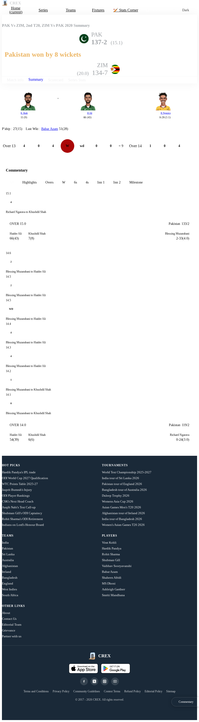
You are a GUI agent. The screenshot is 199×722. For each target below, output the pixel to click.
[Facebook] (84, 681)
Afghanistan (10, 566)
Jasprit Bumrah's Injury (17, 490)
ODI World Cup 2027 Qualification (25, 478)
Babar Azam (110, 572)
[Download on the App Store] (83, 668)
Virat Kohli (109, 542)
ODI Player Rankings (16, 495)
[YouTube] (115, 681)
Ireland (6, 572)
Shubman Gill (111, 560)
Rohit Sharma (111, 554)
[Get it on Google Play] (115, 668)
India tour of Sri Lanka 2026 (120, 478)
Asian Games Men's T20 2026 (121, 507)
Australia (8, 560)
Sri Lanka (8, 554)
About (6, 613)
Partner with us (11, 636)
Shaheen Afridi (111, 577)
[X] (94, 681)
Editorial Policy (153, 691)
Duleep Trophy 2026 (115, 495)
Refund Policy (132, 691)
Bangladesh (9, 577)
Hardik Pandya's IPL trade (19, 472)
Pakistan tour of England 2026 (122, 484)
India (5, 542)
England (7, 583)
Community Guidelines (86, 691)
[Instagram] (104, 681)
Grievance (8, 630)
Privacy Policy (61, 691)
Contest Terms (112, 691)
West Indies (9, 589)
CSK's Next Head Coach (17, 501)
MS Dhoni (109, 583)
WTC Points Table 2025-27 (20, 484)
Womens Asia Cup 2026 (117, 501)
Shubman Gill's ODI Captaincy (22, 513)
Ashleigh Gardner (113, 589)
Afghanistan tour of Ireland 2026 (123, 513)
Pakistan (7, 548)
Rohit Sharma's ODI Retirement (22, 519)
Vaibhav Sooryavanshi (117, 566)
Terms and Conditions (36, 691)
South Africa (10, 595)
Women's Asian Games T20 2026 (123, 525)
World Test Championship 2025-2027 (126, 472)
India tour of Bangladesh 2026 (122, 519)
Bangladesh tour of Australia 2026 (124, 490)
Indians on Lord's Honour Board (23, 525)
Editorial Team (11, 624)
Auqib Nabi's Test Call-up (19, 507)
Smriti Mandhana (113, 595)
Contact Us (9, 619)
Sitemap (170, 691)
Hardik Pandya (111, 548)
